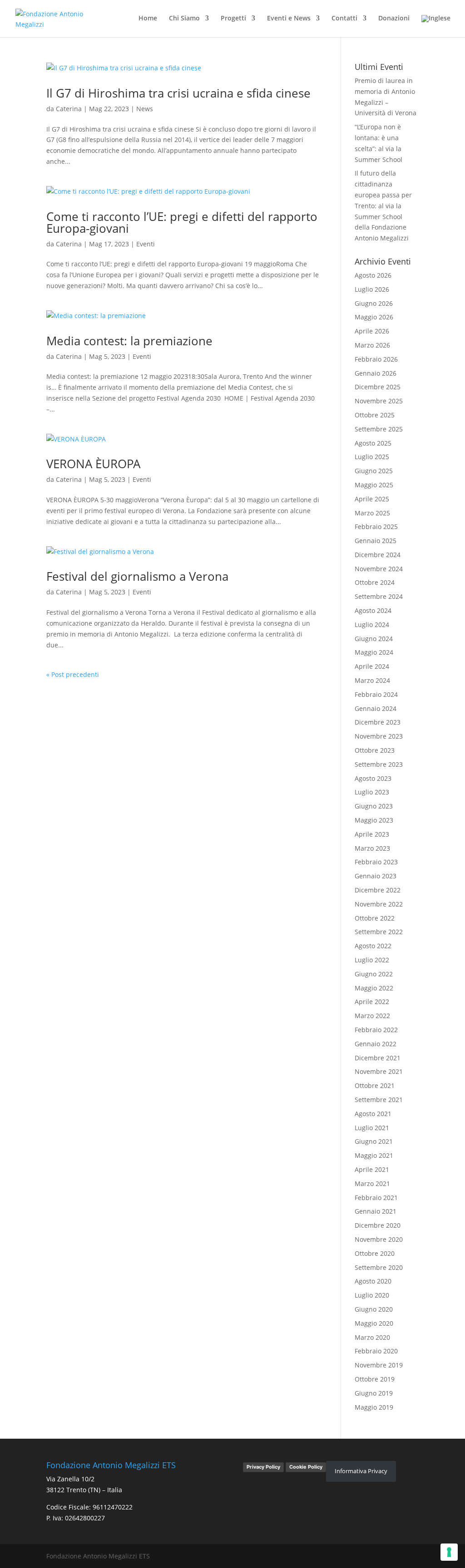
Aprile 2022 (372, 1001)
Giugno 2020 (374, 1309)
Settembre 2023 (379, 764)
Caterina (69, 108)
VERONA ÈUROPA (93, 464)
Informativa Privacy (361, 1471)
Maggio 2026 (374, 317)
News (144, 108)
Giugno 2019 (374, 1393)
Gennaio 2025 (375, 540)
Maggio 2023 (374, 820)
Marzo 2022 (372, 1015)
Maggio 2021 (374, 1155)
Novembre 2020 (379, 1239)
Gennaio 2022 (375, 1043)
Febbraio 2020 (376, 1351)
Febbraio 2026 (376, 359)
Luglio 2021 (372, 1127)
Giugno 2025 (374, 470)
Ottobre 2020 (375, 1253)
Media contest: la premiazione (129, 341)
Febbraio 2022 (376, 1029)
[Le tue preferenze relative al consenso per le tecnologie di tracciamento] (449, 1552)
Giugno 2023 (374, 806)
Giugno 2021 (374, 1141)
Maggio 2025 (374, 484)
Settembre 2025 (379, 429)
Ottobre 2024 (375, 582)
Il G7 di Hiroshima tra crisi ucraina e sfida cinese (178, 93)
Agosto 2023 (373, 778)
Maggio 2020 (374, 1323)
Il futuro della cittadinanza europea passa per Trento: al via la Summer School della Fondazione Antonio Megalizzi (383, 205)
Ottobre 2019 (375, 1379)
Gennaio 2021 (375, 1211)
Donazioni (394, 18)
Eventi (145, 244)
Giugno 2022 (374, 974)
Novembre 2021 (379, 1071)
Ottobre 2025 (375, 415)
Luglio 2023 (372, 792)
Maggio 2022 (374, 988)
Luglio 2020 (372, 1295)
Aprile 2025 (372, 499)
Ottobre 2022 (375, 918)
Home (148, 18)
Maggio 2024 (374, 652)
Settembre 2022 (379, 931)
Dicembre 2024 (378, 554)
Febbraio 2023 (376, 862)
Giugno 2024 (374, 638)
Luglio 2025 (372, 456)
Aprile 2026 (372, 331)
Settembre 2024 (379, 596)
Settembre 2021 (379, 1099)
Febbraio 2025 (376, 526)
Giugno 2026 (374, 303)
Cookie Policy (305, 1467)
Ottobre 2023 (375, 750)
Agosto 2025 (373, 443)
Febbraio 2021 (376, 1197)
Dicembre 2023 (378, 722)
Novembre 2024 (379, 568)
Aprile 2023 (372, 834)
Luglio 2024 (372, 624)
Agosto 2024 (373, 610)
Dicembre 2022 (378, 890)
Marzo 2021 (372, 1183)
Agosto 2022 (373, 945)
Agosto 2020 (373, 1281)
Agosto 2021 (373, 1113)
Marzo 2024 (372, 680)
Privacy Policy (263, 1467)
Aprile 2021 (372, 1169)
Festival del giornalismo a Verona (137, 576)
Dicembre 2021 (378, 1058)
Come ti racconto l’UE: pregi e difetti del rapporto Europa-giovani (181, 222)
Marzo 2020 (372, 1337)
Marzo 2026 (372, 345)
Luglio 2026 (372, 289)
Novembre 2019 (379, 1365)
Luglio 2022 (372, 960)
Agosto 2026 (373, 275)
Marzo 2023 (372, 848)
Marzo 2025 (372, 513)
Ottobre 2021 (375, 1085)
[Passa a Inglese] (435, 26)
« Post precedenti (72, 674)
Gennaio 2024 (375, 708)
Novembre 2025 (379, 401)
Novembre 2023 (379, 736)
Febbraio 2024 (376, 694)
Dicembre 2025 (378, 386)
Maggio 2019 (374, 1407)
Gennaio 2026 (375, 373)
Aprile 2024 (372, 666)
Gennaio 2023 (375, 876)
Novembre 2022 (379, 904)
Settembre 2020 (379, 1267)
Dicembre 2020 (378, 1225)
